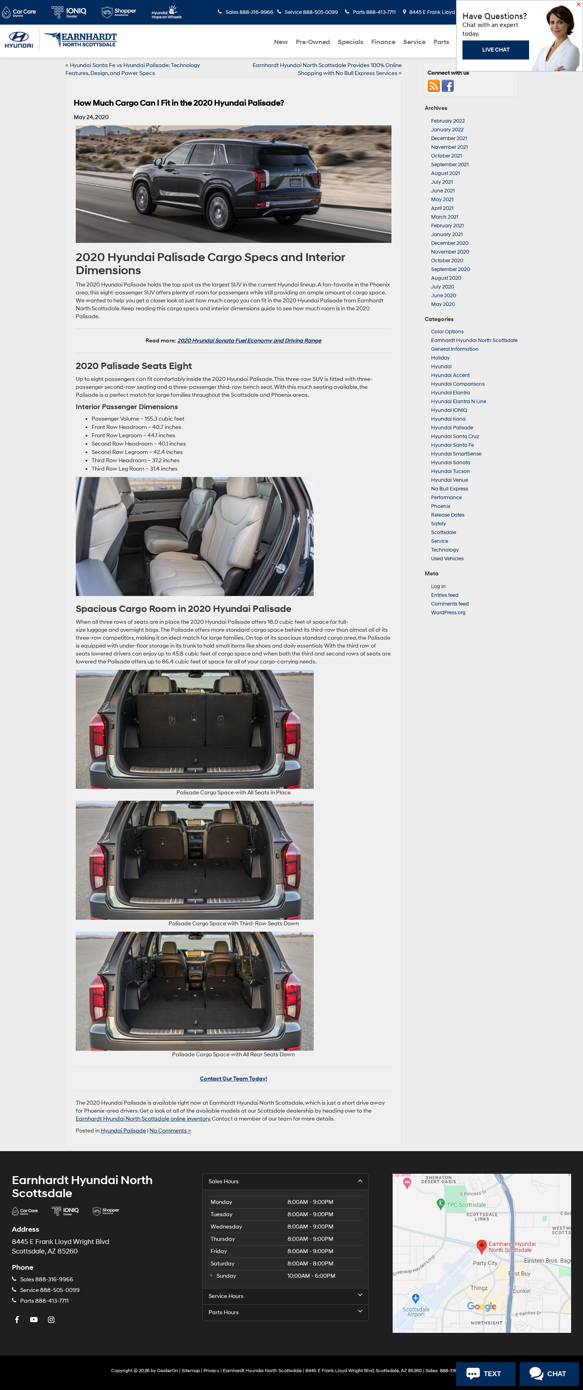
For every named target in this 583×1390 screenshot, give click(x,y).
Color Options (447, 332)
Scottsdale (443, 532)
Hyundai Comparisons (458, 384)
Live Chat (496, 49)
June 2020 (443, 295)
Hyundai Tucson (450, 471)
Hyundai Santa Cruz (455, 436)
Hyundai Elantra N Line (458, 401)
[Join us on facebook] (447, 86)
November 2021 (449, 147)
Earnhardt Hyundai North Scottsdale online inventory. (143, 1118)
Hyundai (441, 366)
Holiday (440, 358)
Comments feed (450, 604)
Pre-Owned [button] (313, 42)
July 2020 (442, 287)
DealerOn (167, 1371)
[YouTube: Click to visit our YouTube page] (35, 1320)
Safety (438, 524)
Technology (445, 550)
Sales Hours (224, 1181)
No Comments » (170, 1130)
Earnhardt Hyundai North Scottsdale (474, 340)
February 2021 (447, 226)
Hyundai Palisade (123, 1130)
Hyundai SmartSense (456, 454)
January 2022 (447, 130)
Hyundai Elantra (450, 393)
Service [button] (414, 42)
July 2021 (442, 182)
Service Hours (226, 1296)
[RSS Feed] (434, 86)
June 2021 (443, 191)
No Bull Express (449, 489)
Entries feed (444, 595)
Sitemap (191, 1371)
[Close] (579, 5)
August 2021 (445, 173)
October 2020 (447, 261)
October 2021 (446, 156)
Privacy (211, 1371)
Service (439, 541)
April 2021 (442, 208)
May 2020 (443, 304)
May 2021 (442, 199)
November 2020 (450, 252)
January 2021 (447, 234)
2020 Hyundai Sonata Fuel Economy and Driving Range (249, 340)
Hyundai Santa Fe (452, 445)
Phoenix (441, 506)
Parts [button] (441, 42)
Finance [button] (383, 42)
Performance (446, 497)
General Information (455, 349)
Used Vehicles (447, 559)
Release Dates (447, 515)
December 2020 (449, 243)
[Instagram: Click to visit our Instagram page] (52, 1320)
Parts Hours (224, 1312)
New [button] (281, 42)
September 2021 (450, 164)
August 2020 (446, 278)
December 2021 (449, 138)
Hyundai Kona (448, 419)
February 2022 (448, 121)
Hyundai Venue (449, 480)
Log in (438, 586)
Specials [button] (350, 42)
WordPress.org (448, 612)
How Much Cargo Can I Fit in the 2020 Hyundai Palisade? (179, 103)
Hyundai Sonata (450, 462)
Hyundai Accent (450, 375)
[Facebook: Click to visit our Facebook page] (18, 1320)
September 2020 (450, 269)
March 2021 (444, 217)
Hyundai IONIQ (449, 410)
